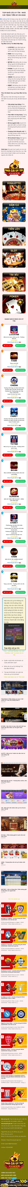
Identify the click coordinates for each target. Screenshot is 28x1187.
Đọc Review (21, 345)
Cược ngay (8, 345)
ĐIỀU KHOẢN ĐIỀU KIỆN (8, 1175)
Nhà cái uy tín (4, 19)
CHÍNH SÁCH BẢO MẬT (8, 1172)
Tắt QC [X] (14, 1178)
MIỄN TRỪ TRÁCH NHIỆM (9, 1178)
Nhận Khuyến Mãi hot (13, 342)
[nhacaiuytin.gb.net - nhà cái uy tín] (14, 2)
